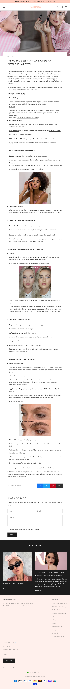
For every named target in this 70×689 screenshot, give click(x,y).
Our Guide (20, 117)
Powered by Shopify (39, 676)
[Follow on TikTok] (13, 667)
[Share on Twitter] (46, 486)
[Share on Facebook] (40, 486)
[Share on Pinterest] (53, 486)
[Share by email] (59, 486)
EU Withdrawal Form (58, 636)
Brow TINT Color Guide (59, 613)
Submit (12, 535)
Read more (6, 589)
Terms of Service (57, 502)
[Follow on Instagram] (8, 667)
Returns (54, 623)
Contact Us (55, 633)
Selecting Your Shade (31, 117)
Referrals (54, 620)
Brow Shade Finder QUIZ (59, 603)
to (24, 117)
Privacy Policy (44, 502)
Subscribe (9, 661)
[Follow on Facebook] (4, 667)
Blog (53, 617)
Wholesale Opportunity (59, 607)
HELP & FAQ (56, 610)
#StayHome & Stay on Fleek (13, 583)
